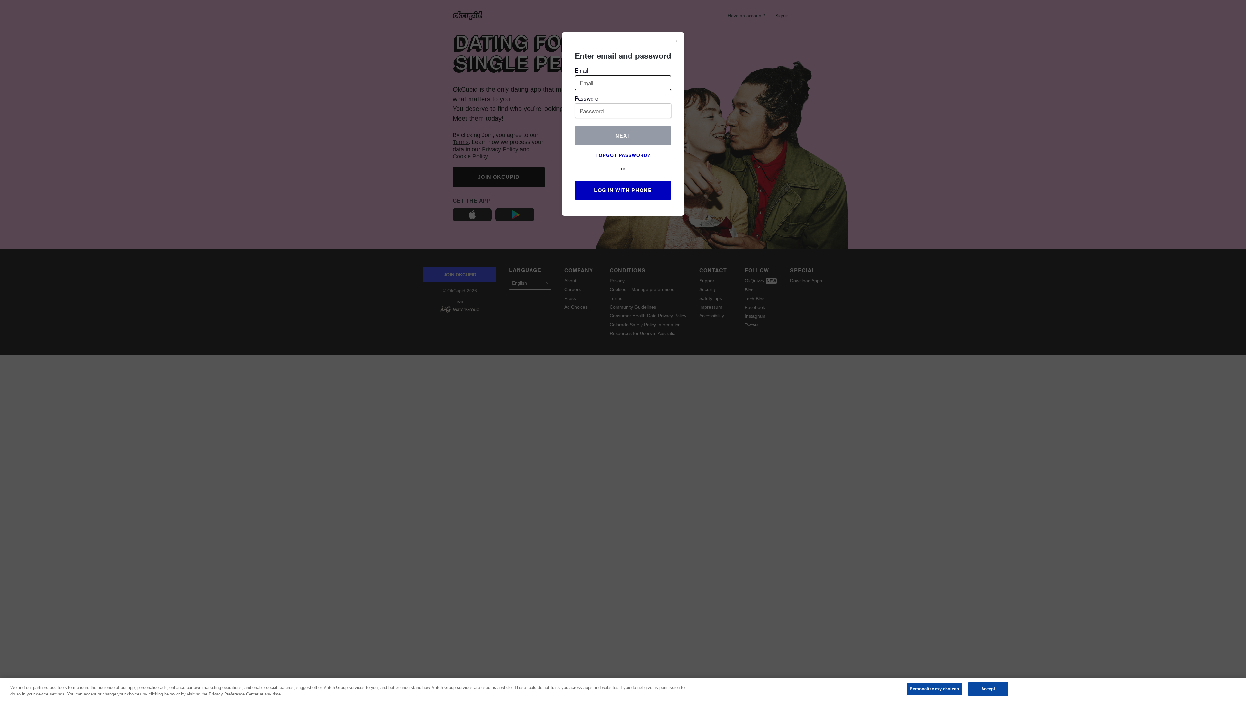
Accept (988, 688)
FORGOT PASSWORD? (623, 155)
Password (586, 98)
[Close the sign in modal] (676, 40)
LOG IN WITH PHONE (623, 190)
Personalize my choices (934, 688)
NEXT (623, 135)
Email (581, 70)
